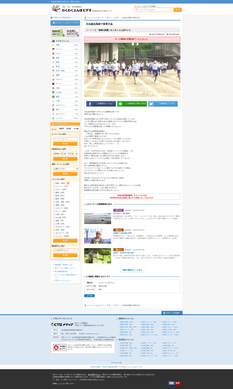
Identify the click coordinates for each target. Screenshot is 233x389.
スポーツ (67, 79)
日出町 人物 (147, 353)
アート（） (61, 211)
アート (67, 84)
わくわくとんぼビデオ (86, 8)
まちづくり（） (63, 233)
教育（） (61, 196)
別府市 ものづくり (171, 332)
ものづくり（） (63, 227)
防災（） (61, 230)
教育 (108, 18)
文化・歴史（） (63, 202)
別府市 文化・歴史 (129, 327)
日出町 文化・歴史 (129, 348)
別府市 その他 (170, 329)
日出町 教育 (148, 345)
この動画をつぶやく (166, 103)
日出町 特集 (126, 343)
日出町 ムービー (171, 356)
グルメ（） (61, 189)
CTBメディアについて (63, 280)
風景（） (60, 221)
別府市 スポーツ (171, 327)
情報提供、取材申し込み (64, 265)
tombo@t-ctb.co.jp (92, 334)
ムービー (67, 118)
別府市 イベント (149, 322)
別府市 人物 (148, 332)
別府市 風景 (126, 332)
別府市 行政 (148, 329)
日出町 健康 (147, 348)
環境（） (61, 193)
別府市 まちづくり (149, 334)
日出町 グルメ (170, 343)
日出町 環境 (126, 345)
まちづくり (67, 114)
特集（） (61, 183)
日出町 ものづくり (171, 353)
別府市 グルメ (170, 322)
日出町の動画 (107, 367)
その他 (67, 92)
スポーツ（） (62, 208)
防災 (67, 110)
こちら (60, 383)
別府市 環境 (126, 324)
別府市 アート (127, 329)
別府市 (61, 129)
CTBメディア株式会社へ (62, 18)
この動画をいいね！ (105, 103)
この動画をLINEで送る (135, 103)
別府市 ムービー (171, 334)
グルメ (67, 53)
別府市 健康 (148, 327)
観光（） (61, 199)
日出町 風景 (126, 353)
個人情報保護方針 (61, 271)
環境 (67, 58)
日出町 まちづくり (149, 356)
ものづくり (67, 105)
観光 (67, 66)
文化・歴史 (67, 71)
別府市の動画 (95, 367)
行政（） (61, 214)
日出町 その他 (170, 350)
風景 (67, 97)
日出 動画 (72, 32)
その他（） (61, 217)
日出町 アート (127, 350)
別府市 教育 (148, 324)
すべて (54, 129)
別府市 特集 (127, 322)
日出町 (116, 18)
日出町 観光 (169, 345)
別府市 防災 (126, 334)
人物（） (61, 224)
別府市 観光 (169, 324)
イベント (67, 49)
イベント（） (62, 186)
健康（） (61, 205)
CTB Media (115, 363)
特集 (67, 45)
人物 (67, 101)
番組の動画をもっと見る (132, 270)
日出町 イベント (149, 343)
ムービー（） (63, 236)
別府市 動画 (58, 32)
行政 (67, 88)
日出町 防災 (126, 356)
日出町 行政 (148, 350)
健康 (67, 75)
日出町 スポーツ (171, 348)
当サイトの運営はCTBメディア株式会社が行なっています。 (90, 324)
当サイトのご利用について (64, 268)
